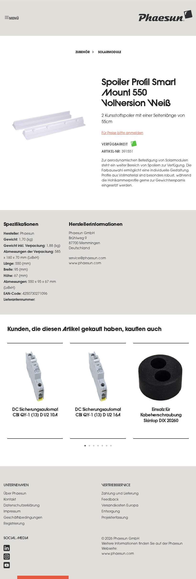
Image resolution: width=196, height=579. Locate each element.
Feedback (110, 499)
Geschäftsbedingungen (23, 518)
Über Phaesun (15, 494)
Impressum (12, 511)
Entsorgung (111, 511)
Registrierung (14, 524)
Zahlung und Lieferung (120, 494)
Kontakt (10, 499)
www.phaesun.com (118, 554)
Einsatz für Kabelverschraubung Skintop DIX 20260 (161, 415)
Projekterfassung (115, 518)
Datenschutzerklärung (21, 505)
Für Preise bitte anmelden (122, 133)
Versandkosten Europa (120, 505)
